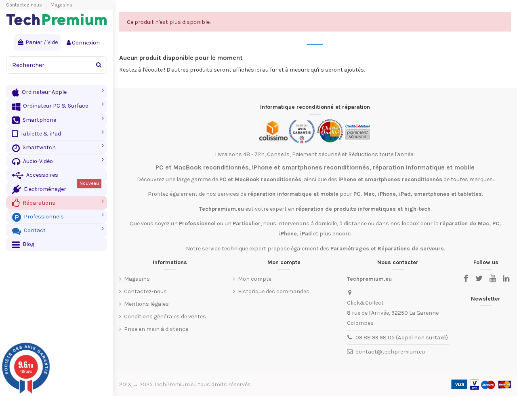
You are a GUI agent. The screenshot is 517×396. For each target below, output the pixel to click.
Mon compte (254, 278)
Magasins (61, 5)
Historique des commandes (273, 291)
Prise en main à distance (156, 329)
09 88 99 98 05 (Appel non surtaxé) (401, 337)
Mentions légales (146, 304)
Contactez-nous (24, 5)
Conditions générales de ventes (165, 316)
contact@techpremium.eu (390, 351)
